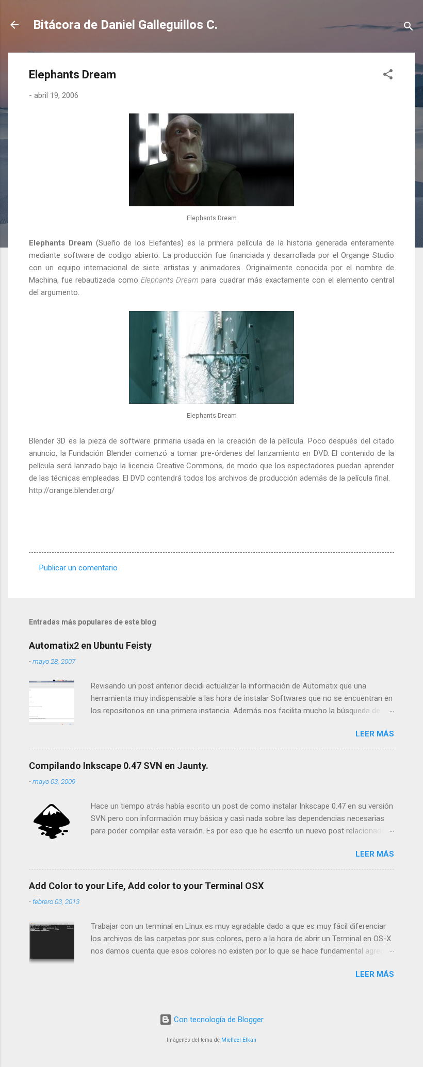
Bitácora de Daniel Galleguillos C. (125, 25)
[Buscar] (408, 28)
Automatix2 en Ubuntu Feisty (90, 645)
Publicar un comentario (78, 567)
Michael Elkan (238, 1040)
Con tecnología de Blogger (218, 1019)
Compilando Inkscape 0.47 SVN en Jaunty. (118, 765)
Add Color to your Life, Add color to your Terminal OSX (146, 885)
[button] (388, 76)
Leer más (374, 733)
